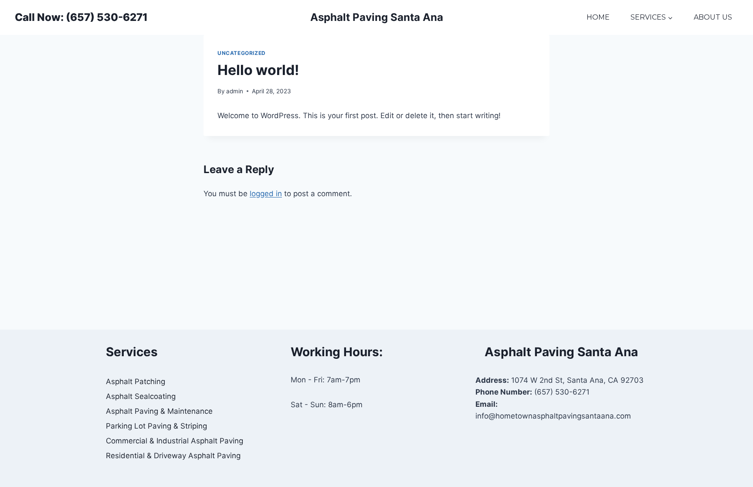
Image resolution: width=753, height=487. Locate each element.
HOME (598, 17)
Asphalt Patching (135, 381)
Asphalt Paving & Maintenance (159, 411)
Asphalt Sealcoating (141, 396)
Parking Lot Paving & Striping (156, 426)
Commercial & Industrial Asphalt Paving (174, 440)
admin (234, 91)
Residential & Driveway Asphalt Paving (173, 455)
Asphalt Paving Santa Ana (376, 17)
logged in (266, 193)
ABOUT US (713, 17)
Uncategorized (241, 53)
